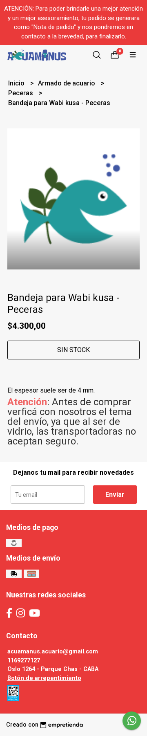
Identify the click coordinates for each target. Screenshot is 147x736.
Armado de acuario (67, 83)
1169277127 (23, 660)
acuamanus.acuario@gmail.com (52, 651)
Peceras (21, 93)
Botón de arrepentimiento (44, 678)
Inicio (17, 83)
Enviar (115, 494)
